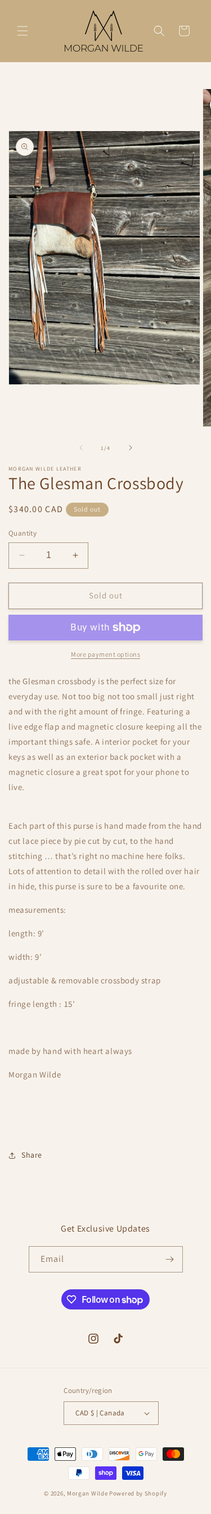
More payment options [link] (105, 654)
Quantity (22, 533)
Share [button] (31, 1155)
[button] (22, 30)
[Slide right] (130, 447)
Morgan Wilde (88, 1493)
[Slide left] (81, 447)
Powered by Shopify (138, 1493)
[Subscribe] (170, 1259)
